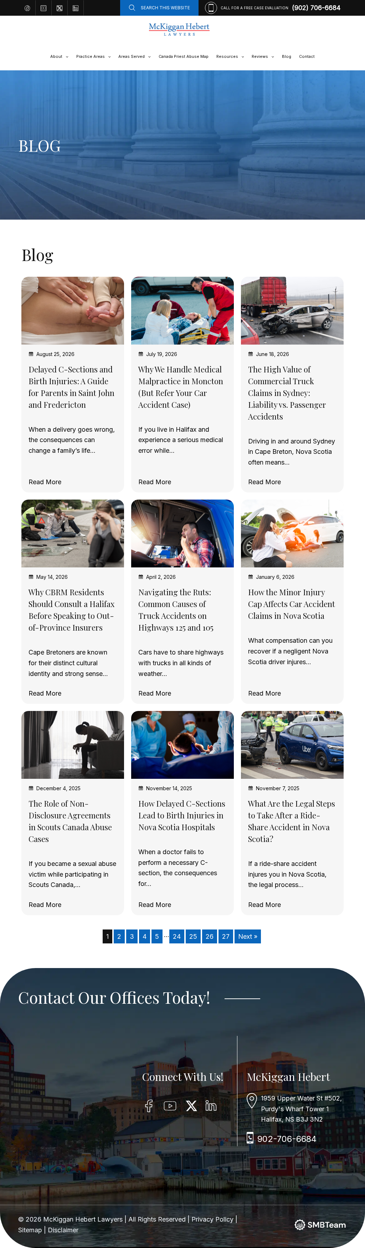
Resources (227, 56)
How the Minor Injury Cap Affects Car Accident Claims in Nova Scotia (291, 604)
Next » (247, 936)
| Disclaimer (61, 1230)
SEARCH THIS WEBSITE (165, 7)
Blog (286, 56)
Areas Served (131, 56)
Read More (45, 482)
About (56, 56)
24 (177, 936)
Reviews (260, 56)
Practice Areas (90, 56)
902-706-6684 (287, 1139)
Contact (307, 56)
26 (210, 936)
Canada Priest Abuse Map (184, 56)
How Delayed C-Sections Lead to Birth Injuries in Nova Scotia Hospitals (181, 815)
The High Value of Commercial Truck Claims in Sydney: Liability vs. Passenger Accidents (287, 393)
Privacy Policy (213, 1219)
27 (226, 936)
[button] (65, 56)
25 (193, 936)
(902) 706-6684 (316, 7)
